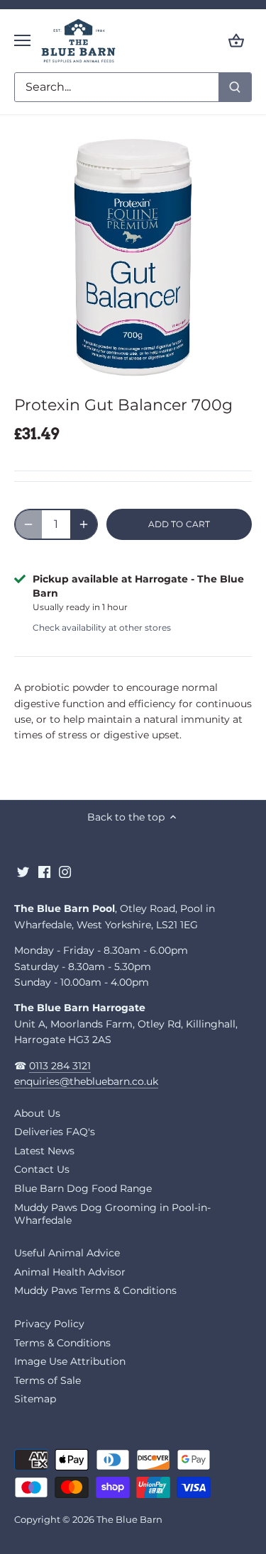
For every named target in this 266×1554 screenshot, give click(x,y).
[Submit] (234, 87)
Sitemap (35, 1398)
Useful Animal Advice (67, 1252)
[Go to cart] (236, 40)
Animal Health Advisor (70, 1272)
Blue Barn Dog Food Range (83, 1188)
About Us (37, 1113)
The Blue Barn (129, 1519)
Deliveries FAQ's (54, 1131)
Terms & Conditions (62, 1342)
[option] (133, 257)
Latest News (44, 1150)
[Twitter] (23, 872)
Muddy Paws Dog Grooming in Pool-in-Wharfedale (112, 1214)
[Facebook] (44, 872)
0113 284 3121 (60, 1065)
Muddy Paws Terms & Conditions (95, 1290)
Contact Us (42, 1169)
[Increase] (83, 524)
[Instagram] (65, 872)
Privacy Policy (49, 1323)
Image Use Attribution (70, 1361)
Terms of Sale (47, 1380)
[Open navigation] (22, 40)
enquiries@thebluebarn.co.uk (86, 1081)
